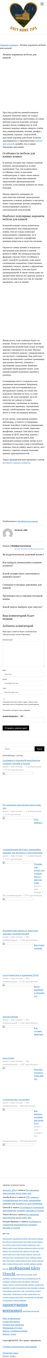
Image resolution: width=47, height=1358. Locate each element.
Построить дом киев (37, 1288)
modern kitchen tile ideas (23, 1261)
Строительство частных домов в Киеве (24, 1294)
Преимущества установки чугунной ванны (22, 597)
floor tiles (32, 1251)
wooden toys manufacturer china (20, 1288)
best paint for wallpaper (35, 1239)
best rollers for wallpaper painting (13, 1242)
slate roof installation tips (30, 1278)
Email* (5, 679)
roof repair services (16, 1278)
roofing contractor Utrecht (24, 1274)
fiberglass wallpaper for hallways (28, 1248)
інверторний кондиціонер (31, 1311)
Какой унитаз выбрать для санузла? (22, 606)
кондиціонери (28, 1297)
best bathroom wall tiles (20, 1239)
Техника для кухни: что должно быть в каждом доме (39, 873)
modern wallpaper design (15, 1264)
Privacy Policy (9, 1356)
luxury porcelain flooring (17, 1257)
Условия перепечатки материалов (20, 1346)
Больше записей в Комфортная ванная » (29, 549)
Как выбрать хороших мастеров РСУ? (38, 1117)
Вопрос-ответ (9, 1334)
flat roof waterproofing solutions (19, 1251)
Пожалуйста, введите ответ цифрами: (16, 710)
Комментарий (8, 640)
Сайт (4, 688)
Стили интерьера (11, 1321)
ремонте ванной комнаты (17, 462)
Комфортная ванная (28, 521)
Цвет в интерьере (11, 1318)
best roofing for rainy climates (33, 1242)
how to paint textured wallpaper (22, 1254)
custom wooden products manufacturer (23, 1245)
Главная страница (9, 45)
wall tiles (11, 1285)
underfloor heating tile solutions (20, 1282)
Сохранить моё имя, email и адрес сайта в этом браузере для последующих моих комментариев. (21, 703)
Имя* (4, 670)
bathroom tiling (7, 1239)
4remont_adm (9, 1190)
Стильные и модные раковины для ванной (22, 586)
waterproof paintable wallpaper (24, 1285)
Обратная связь (10, 1352)
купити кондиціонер (19, 1300)
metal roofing (10, 1261)
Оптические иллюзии (13, 1324)
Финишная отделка (12, 1327)
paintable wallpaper (30, 1264)
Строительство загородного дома (14, 1291)
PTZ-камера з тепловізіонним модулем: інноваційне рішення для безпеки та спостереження (22, 1200)
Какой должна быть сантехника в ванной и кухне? (21, 575)
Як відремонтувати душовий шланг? (23, 554)
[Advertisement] (23, 84)
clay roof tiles (7, 1245)
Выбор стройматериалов (15, 1330)
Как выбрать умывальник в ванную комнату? (22, 564)
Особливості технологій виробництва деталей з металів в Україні (22, 1224)
